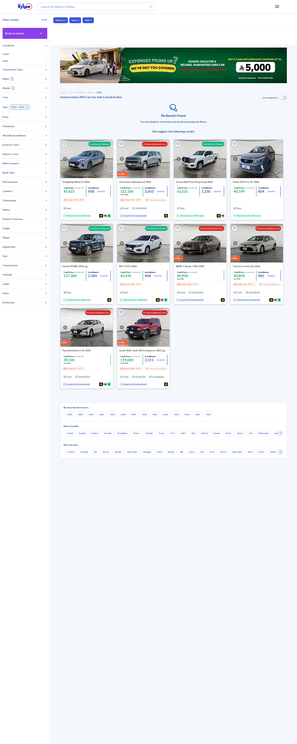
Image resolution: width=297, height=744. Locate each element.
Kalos (74, 20)
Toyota (70, 452)
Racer (228, 433)
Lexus (191, 452)
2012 (208, 414)
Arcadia (108, 433)
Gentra (204, 433)
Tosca (161, 433)
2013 (197, 414)
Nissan (106, 452)
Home (63, 92)
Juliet (183, 433)
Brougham (122, 433)
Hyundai (84, 452)
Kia (95, 452)
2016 (165, 414)
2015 (176, 414)
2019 (133, 414)
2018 (144, 414)
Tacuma (149, 433)
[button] (64, 144)
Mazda (171, 452)
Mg (181, 452)
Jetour (223, 452)
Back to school (14, 33)
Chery (261, 452)
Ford (212, 452)
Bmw (250, 452)
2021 (112, 414)
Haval (159, 452)
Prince (136, 433)
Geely (273, 452)
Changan (147, 452)
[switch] (283, 98)
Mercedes (237, 452)
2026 (69, 414)
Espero (95, 433)
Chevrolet (132, 452)
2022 (101, 414)
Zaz (250, 433)
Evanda (82, 433)
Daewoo (60, 20)
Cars (71, 92)
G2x (193, 433)
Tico (172, 433)
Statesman (263, 433)
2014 (187, 414)
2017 (155, 414)
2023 (91, 414)
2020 (123, 414)
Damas (217, 433)
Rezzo (240, 433)
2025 (87, 20)
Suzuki (118, 452)
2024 (80, 414)
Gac (202, 452)
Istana (70, 433)
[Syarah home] (25, 6)
